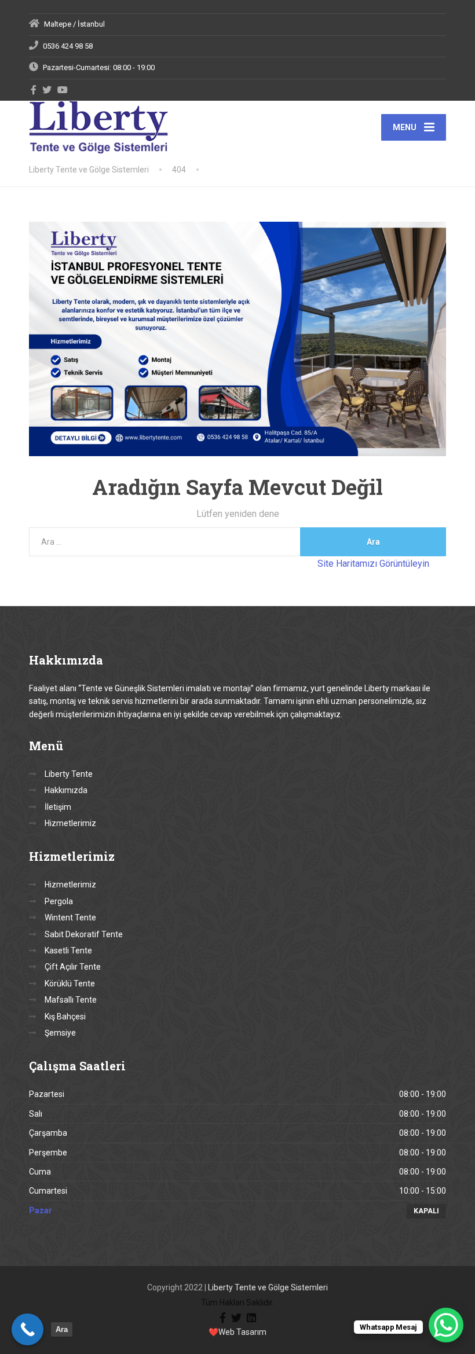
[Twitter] (47, 89)
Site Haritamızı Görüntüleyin (373, 563)
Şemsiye (60, 1032)
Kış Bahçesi (65, 1016)
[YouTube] (63, 89)
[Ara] (27, 1329)
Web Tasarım (242, 1332)
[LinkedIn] (251, 1317)
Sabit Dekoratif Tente (84, 934)
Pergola (59, 901)
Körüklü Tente (70, 983)
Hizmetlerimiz (70, 823)
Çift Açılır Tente (73, 966)
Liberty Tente (69, 774)
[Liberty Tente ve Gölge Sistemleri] (98, 127)
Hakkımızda (66, 790)
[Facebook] (34, 89)
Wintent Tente (70, 917)
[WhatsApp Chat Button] (446, 1325)
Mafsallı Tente (71, 999)
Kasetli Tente (68, 950)
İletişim (58, 807)
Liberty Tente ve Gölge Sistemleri (268, 1287)
